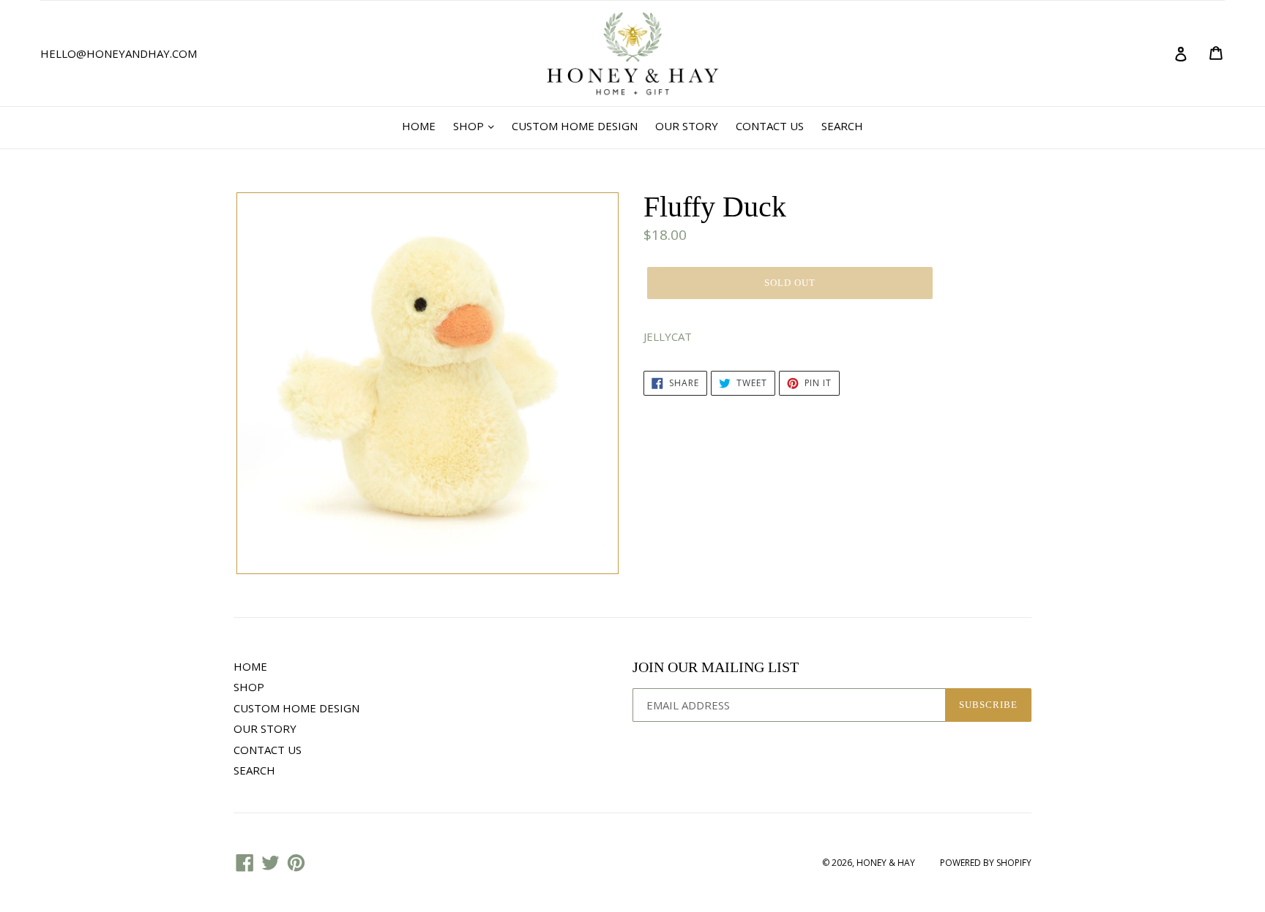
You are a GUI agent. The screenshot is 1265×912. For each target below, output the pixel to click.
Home (419, 125)
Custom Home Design (575, 125)
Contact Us (770, 125)
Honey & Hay (886, 862)
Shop (470, 125)
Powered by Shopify (985, 862)
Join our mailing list (715, 667)
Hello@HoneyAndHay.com (118, 53)
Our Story (686, 125)
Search (842, 125)
